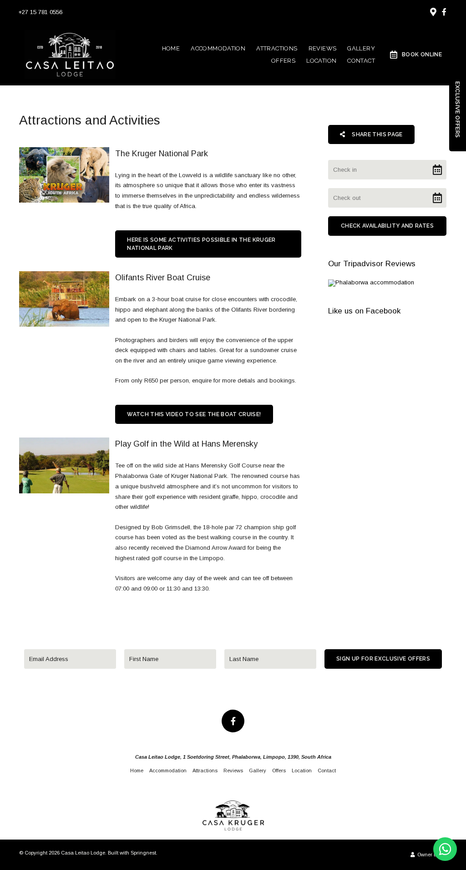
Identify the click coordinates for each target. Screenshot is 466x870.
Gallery (361, 48)
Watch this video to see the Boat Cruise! (194, 414)
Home (171, 48)
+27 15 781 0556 (40, 12)
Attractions (276, 48)
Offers (283, 60)
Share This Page (376, 134)
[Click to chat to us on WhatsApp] (445, 849)
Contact (361, 60)
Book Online (422, 54)
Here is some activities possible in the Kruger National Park (201, 244)
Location (321, 60)
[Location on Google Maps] (432, 11)
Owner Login (431, 854)
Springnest (143, 852)
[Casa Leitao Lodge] (70, 53)
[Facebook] (444, 11)
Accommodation (218, 48)
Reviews (323, 48)
